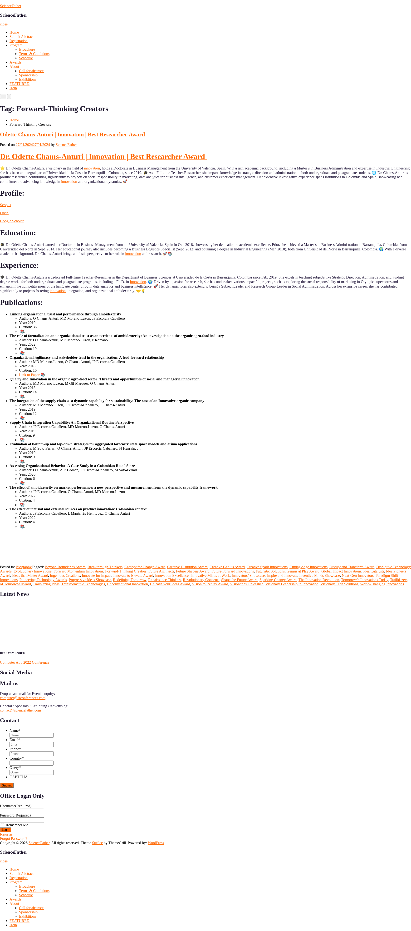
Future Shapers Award (193, 571)
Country (17, 758)
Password (15, 815)
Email (15, 740)
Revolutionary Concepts (201, 580)
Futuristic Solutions (270, 571)
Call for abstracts (31, 71)
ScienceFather (10, 6)
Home (14, 32)
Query (15, 768)
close (4, 24)
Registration (19, 41)
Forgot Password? (13, 838)
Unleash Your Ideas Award (170, 584)
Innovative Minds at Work (210, 575)
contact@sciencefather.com (20, 710)
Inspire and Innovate (282, 575)
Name (15, 730)
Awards (15, 62)
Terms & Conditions (34, 54)
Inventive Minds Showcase (319, 575)
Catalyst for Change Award (144, 567)
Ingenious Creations (65, 575)
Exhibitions (27, 79)
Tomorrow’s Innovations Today (364, 580)
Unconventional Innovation (127, 584)
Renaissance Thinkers (164, 580)
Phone (15, 749)
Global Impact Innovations (341, 571)
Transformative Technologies (83, 584)
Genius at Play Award (303, 571)
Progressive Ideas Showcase (90, 580)
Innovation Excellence (172, 575)
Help (13, 88)
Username (15, 806)
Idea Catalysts (373, 571)
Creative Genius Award (227, 567)
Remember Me (17, 825)
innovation (92, 168)
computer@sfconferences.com (22, 698)
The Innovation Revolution (318, 580)
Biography (24, 567)
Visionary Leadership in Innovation (291, 584)
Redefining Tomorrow (129, 580)
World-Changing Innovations (382, 584)
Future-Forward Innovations (232, 571)
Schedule (26, 58)
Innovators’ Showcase (248, 575)
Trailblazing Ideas (46, 584)
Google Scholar (12, 221)
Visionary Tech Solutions (339, 584)
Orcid (4, 213)
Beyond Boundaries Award (65, 567)
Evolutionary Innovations (33, 571)
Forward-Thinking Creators (126, 571)
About (14, 67)
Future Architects (161, 571)
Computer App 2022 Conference (24, 662)
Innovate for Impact (96, 575)
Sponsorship (28, 75)
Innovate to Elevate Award (133, 575)
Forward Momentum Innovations (78, 571)
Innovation (138, 282)
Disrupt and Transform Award (351, 567)
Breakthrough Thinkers (105, 567)
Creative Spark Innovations (267, 567)
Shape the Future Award (239, 580)
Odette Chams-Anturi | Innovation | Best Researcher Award (72, 134)
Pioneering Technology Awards (43, 580)
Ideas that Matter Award (30, 575)
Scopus (5, 205)
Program (16, 45)
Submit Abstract (22, 37)
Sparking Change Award (278, 580)
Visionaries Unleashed (247, 584)
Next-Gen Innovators (358, 575)
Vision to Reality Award (210, 584)
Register (6, 834)
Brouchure (27, 49)
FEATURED (19, 84)
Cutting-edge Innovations (308, 567)
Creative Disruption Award (187, 567)
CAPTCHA (19, 777)
